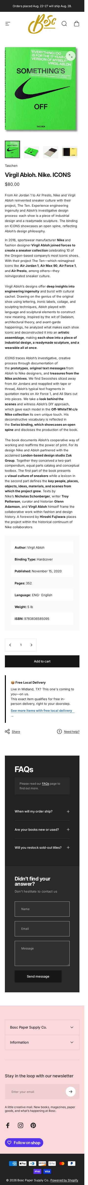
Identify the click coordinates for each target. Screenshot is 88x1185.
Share (16, 731)
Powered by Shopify (64, 1180)
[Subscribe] (71, 1092)
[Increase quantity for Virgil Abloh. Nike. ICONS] (31, 645)
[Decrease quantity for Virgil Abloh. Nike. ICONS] (10, 645)
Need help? (71, 731)
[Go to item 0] (12, 149)
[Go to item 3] (50, 152)
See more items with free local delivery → (41, 713)
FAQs (45, 783)
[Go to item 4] (69, 152)
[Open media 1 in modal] (71, 56)
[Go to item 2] (31, 152)
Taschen (11, 166)
